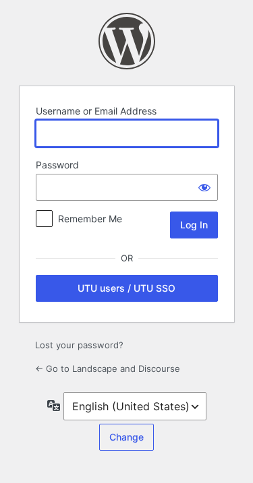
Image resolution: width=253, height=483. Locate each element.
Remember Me (90, 218)
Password (57, 164)
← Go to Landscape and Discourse (107, 368)
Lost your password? (79, 345)
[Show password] (204, 187)
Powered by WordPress (127, 41)
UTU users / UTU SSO (126, 288)
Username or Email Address (96, 111)
